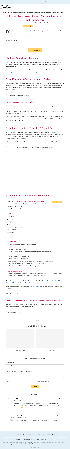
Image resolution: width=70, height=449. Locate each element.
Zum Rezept (28, 26)
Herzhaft (22, 12)
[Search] (69, 12)
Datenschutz (52, 439)
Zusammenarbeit (36, 2)
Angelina (23, 22)
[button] (8, 341)
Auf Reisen (47, 12)
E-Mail (44, 2)
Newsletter (27, 2)
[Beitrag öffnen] (20, 338)
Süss (15, 12)
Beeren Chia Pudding (50, 350)
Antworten (59, 398)
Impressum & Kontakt (40, 439)
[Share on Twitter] (35, 320)
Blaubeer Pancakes (52, 281)
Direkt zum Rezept (35, 50)
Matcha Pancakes (29, 283)
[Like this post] (32, 320)
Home (10, 12)
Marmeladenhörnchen (20, 350)
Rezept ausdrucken (41, 26)
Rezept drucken (57, 201)
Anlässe (38, 12)
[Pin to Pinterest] (36, 320)
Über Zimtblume (58, 12)
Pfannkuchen (36, 286)
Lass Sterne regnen (10, 362)
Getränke (30, 12)
